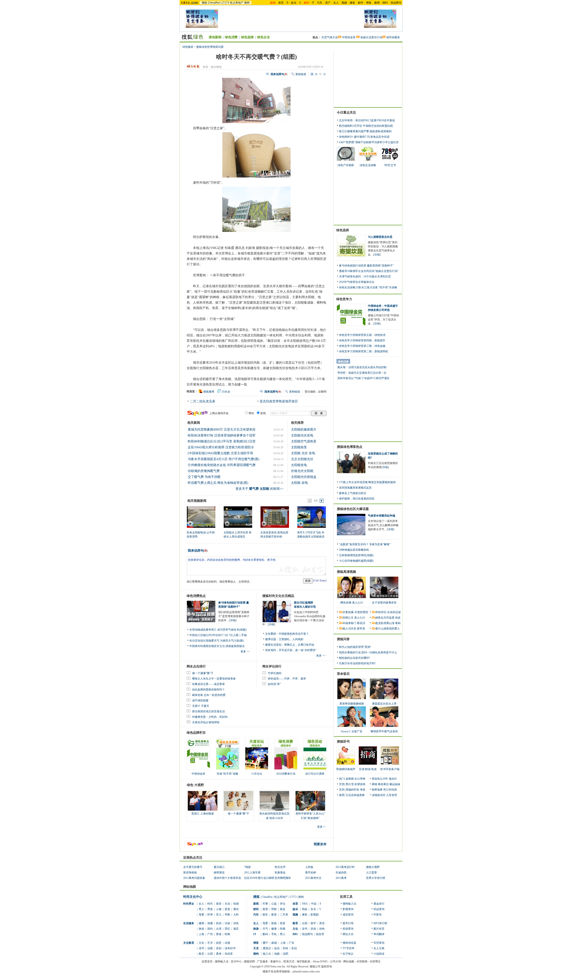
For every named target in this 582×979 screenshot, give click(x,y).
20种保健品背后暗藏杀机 (354, 549)
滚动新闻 (215, 37)
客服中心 (275, 961)
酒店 (236, 928)
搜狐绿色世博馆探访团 (209, 46)
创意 (218, 942)
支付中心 (236, 961)
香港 (218, 934)
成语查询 (348, 914)
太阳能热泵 (299, 447)
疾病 (218, 923)
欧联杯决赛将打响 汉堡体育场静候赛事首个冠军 (222, 435)
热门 (341, 778)
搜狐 (204, 2)
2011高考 (341, 878)
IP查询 (377, 914)
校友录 (320, 934)
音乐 (313, 909)
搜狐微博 (208, 391)
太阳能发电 (299, 465)
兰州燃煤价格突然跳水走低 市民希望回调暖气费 (222, 465)
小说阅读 (379, 953)
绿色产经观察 (346, 165)
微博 (377, 2)
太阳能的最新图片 (303, 429)
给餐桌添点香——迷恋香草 (208, 684)
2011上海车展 (252, 872)
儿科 (236, 914)
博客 (368, 2)
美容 (218, 903)
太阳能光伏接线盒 (303, 477)
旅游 (201, 928)
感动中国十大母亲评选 (227, 878)
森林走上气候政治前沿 (352, 493)
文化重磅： (272, 633)
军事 (265, 903)
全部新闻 (361, 961)
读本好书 (230, 948)
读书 (201, 948)
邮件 (360, 2)
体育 (281, 2)
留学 (313, 923)
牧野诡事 (377, 789)
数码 (265, 934)
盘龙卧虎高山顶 (384, 623)
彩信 (294, 948)
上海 (201, 934)
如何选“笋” (274, 684)
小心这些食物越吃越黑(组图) (356, 560)
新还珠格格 (190, 872)
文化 (201, 942)
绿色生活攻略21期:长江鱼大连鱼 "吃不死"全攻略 (368, 287)
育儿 (218, 914)
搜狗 (247, 2)
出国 (210, 953)
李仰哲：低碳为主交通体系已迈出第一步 (361, 372)
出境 (218, 928)
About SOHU (320, 961)
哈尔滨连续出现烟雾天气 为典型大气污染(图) (216, 640)
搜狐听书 (343, 741)
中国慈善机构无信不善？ (294, 633)
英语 (322, 923)
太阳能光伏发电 (302, 435)
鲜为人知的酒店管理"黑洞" (355, 647)
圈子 (265, 942)
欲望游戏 (359, 784)
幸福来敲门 (349, 623)
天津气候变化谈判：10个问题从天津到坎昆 (365, 276)
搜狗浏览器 (349, 942)
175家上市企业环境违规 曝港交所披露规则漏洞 (367, 482)
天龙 (256, 948)
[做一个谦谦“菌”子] (238, 801)
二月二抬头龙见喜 (202, 401)
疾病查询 (348, 928)
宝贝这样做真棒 (355, 795)
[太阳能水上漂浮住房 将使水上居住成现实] (237, 517)
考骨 (362, 789)
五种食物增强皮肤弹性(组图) (356, 555)
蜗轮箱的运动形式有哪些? (354, 657)
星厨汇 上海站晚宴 (202, 813)
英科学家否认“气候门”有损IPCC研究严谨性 (363, 378)
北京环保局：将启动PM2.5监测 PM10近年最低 (367, 120)
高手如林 (310, 872)
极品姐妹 (394, 784)
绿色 (236, 923)
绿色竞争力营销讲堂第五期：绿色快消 (362, 335)
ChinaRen (214, 2)
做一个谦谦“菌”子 (202, 673)
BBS (385, 2)
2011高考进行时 (345, 867)
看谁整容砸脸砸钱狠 (351, 703)
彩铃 (285, 948)
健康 (201, 923)
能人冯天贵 (349, 628)
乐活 (227, 903)
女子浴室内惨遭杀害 (384, 602)
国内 (210, 928)
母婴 (201, 914)
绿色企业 (263, 37)
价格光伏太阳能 (302, 471)
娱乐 (293, 2)
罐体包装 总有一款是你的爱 (209, 695)
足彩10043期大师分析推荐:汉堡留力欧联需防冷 (221, 447)
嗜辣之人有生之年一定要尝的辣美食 (214, 678)
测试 (236, 909)
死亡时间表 (390, 789)
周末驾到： (272, 650)
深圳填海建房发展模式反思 (355, 487)
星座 (227, 909)
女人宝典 (379, 948)
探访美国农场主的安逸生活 (208, 711)
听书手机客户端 (389, 769)
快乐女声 (280, 867)
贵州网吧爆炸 (283, 878)
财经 (256, 909)
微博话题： (272, 639)
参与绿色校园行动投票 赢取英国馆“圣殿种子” (366, 265)
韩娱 (304, 909)
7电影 (247, 867)
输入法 (267, 953)
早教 (227, 914)
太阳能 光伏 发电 (303, 453)
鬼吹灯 (393, 778)
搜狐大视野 (373, 867)
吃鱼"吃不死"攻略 (227, 773)
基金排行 (379, 903)
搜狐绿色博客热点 (349, 447)
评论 (282, 903)
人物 (218, 909)
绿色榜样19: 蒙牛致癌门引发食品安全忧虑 (364, 136)
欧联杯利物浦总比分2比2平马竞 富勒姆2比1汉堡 (222, 441)
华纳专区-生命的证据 (388, 612)
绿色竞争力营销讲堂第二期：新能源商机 (363, 351)
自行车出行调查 (314, 773)
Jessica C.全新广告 (351, 731)
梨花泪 (361, 623)
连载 (210, 948)
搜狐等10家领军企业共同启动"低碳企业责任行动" (369, 271)
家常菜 (361, 628)
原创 (218, 948)
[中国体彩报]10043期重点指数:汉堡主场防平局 (220, 453)
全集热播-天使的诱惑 (355, 612)
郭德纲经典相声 (345, 769)
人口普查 (371, 872)
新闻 (256, 903)
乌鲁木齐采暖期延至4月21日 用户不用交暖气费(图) (223, 459)
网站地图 (348, 961)
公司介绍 (335, 961)
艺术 (210, 942)
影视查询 (348, 909)
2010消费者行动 (285, 773)
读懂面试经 (378, 795)
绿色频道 (187, 46)
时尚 (210, 903)
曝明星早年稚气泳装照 (384, 731)
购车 (265, 914)
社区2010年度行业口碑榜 (259, 878)
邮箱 (274, 942)
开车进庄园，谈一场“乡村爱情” (297, 650)
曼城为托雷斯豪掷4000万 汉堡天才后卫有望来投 (222, 429)
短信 (277, 948)
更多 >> (245, 651)
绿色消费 (231, 37)
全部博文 (375, 961)
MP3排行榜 (380, 923)
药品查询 (379, 909)
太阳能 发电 (299, 482)
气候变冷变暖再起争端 (381, 515)
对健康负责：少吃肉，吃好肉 (210, 716)
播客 (352, 2)
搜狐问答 (343, 639)
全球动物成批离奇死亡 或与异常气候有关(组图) (217, 629)
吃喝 (227, 934)
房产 (328, 2)
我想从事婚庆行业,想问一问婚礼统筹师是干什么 (368, 652)
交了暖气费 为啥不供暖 (204, 477)
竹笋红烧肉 (274, 673)
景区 (227, 928)
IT (313, 2)
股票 (265, 909)
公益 (274, 903)
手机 (274, 934)
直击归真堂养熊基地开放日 (279, 401)
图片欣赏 (379, 928)
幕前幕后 (383, 784)
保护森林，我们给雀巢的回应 (356, 498)
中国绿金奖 (349, 37)
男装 (210, 909)
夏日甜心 (219, 867)
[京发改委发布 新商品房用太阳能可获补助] (274, 517)
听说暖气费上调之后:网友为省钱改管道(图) (218, 482)
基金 (282, 909)
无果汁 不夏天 (200, 706)
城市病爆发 (393, 37)
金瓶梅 (350, 778)
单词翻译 (379, 934)
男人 (201, 909)
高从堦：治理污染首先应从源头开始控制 (361, 367)
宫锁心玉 (348, 617)
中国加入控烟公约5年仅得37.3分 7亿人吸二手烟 (218, 635)
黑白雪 (350, 784)
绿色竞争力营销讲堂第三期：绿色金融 (362, 345)
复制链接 (300, 74)
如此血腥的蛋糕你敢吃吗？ (208, 689)
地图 (277, 953)
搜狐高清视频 (346, 571)
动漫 (227, 942)
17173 (225, 2)
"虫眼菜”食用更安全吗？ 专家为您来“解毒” (365, 544)
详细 (233, 620)
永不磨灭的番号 (192, 867)
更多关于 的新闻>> (259, 488)
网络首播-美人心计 (351, 602)
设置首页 (207, 961)
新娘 (274, 923)
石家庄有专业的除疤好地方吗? (357, 663)
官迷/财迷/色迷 (368, 769)
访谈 (227, 923)
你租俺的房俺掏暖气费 (204, 471)
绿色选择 (247, 37)
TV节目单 (348, 948)
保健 (210, 923)
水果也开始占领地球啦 (205, 722)
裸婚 (374, 784)
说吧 (285, 953)
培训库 (229, 953)
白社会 (226, 391)
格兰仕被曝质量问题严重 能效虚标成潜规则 (365, 131)
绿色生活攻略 (368, 165)
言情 (341, 784)
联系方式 (288, 961)
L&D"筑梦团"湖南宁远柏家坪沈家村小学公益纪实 (369, 142)
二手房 (284, 914)
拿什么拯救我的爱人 (387, 628)
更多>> (321, 826)
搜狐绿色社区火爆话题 (353, 509)
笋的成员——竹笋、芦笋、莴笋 (287, 678)
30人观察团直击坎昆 (380, 236)
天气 (265, 928)
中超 (313, 903)
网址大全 (348, 934)
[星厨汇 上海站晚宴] (202, 801)
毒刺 (398, 623)
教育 (201, 953)
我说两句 (396, 2)
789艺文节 (390, 165)
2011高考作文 (313, 878)
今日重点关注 (346, 112)
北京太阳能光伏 (302, 459)
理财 (274, 909)
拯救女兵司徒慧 (384, 617)
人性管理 (391, 795)
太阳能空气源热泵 (303, 441)
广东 (291, 942)
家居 (274, 914)
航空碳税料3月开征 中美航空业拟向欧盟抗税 (366, 125)
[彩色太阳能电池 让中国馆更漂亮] (201, 517)
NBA (305, 903)
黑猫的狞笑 (352, 789)
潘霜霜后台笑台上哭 (384, 703)
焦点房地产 (236, 2)
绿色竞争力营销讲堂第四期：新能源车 (362, 340)
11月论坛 (256, 773)
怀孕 (210, 914)
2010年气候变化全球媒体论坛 (356, 282)
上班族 (309, 867)
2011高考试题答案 (194, 878)
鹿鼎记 (267, 948)
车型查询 (379, 942)
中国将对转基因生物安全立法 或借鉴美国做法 (217, 646)
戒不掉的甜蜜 (200, 700)
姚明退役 (219, 872)
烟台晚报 (216, 66)
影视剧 (315, 914)
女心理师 (359, 778)
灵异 (341, 789)
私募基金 (280, 872)
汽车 (319, 2)
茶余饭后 (343, 673)
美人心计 (359, 617)
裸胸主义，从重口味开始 (299, 644)
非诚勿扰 (341, 872)
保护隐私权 (303, 961)
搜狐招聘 (249, 961)
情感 (236, 903)
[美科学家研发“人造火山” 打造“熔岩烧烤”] (310, 801)
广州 (210, 934)
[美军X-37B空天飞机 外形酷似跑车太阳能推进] (311, 517)
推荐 (341, 795)
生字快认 (348, 953)
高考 (218, 953)
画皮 (398, 617)
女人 (336, 2)
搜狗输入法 (349, 903)
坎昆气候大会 (329, 37)
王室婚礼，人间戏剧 (291, 639)
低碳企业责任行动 (371, 37)
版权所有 (326, 966)
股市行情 (348, 923)
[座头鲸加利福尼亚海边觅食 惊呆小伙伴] (274, 801)
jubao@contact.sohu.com (306, 971)
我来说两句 (196, 550)
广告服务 (262, 961)
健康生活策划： (274, 644)
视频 (344, 2)
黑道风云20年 (380, 778)
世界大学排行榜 (375, 878)
